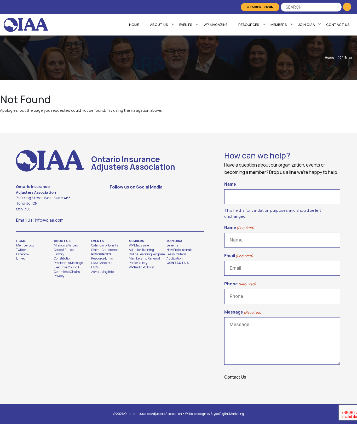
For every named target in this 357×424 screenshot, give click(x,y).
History (59, 254)
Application (174, 258)
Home (134, 24)
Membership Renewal (144, 258)
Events (185, 24)
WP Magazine (215, 24)
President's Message (68, 263)
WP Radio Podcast (141, 267)
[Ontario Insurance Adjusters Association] (26, 24)
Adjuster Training (141, 250)
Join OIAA (306, 24)
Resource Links (102, 258)
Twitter (21, 250)
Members (278, 24)
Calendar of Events (104, 245)
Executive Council (66, 267)
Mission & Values (66, 245)
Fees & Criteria (176, 254)
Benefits (172, 245)
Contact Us (338, 24)
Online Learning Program (147, 254)
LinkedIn (22, 258)
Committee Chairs (67, 272)
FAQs (95, 267)
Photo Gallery (138, 263)
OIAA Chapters (101, 263)
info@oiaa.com (49, 220)
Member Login (260, 7)
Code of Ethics (63, 250)
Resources (248, 24)
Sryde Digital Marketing (227, 413)
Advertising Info (102, 272)
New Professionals (179, 250)
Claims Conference (104, 250)
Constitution (63, 258)
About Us (159, 24)
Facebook (22, 254)
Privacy (59, 276)
